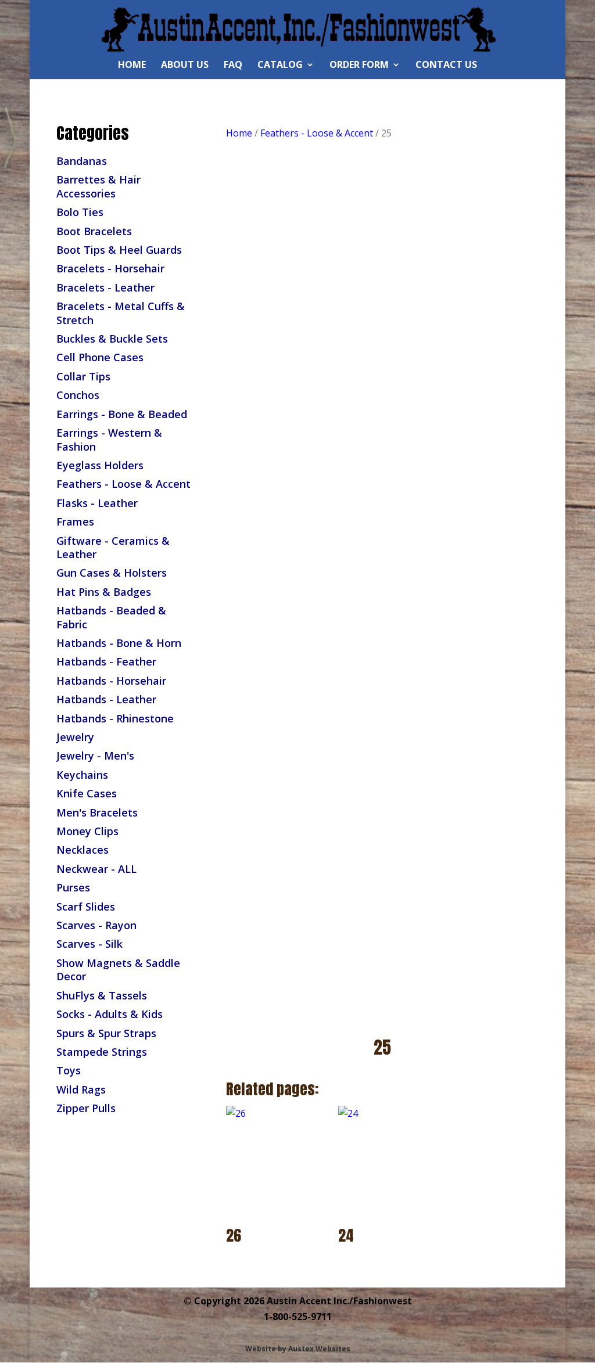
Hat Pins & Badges (103, 592)
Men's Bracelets (97, 812)
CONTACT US (446, 65)
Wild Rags (81, 1089)
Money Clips (87, 831)
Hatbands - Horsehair (111, 681)
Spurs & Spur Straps (106, 1033)
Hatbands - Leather (106, 699)
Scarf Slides (85, 907)
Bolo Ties (79, 212)
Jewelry (75, 737)
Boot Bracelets (94, 231)
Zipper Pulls (86, 1108)
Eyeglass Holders (100, 465)
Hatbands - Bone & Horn (118, 643)
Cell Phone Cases (100, 357)
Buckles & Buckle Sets (112, 339)
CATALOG (280, 65)
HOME (132, 65)
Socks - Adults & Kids (109, 1014)
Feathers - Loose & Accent (123, 484)
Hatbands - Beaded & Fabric (111, 617)
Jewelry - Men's (95, 756)
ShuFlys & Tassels (101, 995)
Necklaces (82, 850)
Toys (68, 1070)
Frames (75, 521)
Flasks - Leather (97, 503)
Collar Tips (83, 376)
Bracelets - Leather (105, 287)
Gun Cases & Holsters (111, 573)
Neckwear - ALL (96, 869)
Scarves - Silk (89, 944)
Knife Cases (86, 793)
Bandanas (81, 161)
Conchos (77, 395)
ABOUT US (185, 65)
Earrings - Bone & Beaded (121, 414)
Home (239, 133)
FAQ (233, 65)
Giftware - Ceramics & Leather (113, 547)
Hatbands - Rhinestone (115, 718)
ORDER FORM (359, 65)
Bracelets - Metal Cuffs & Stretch (120, 312)
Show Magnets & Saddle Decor (118, 969)
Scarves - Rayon (96, 925)
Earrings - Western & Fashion (109, 439)
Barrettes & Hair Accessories (98, 186)
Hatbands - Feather (106, 661)
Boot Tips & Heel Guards (119, 250)
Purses (73, 887)
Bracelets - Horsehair (110, 268)
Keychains (82, 775)
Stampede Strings (101, 1052)
